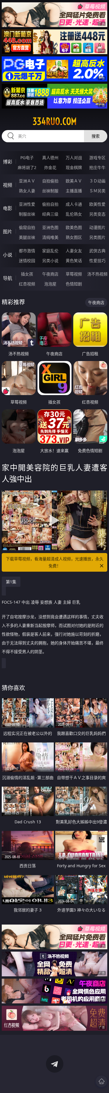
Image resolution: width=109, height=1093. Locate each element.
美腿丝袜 (27, 237)
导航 (7, 278)
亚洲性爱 (27, 204)
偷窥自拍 (27, 227)
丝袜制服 (50, 190)
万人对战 (74, 157)
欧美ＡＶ (74, 181)
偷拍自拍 (50, 204)
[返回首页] (101, 1081)
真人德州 (50, 157)
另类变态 (97, 214)
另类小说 (50, 260)
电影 (7, 208)
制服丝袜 (27, 214)
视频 (7, 185)
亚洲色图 (50, 227)
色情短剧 (74, 284)
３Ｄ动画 (97, 181)
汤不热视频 (97, 274)
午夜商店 (50, 274)
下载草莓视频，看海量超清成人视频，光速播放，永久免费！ (54, 562)
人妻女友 (74, 250)
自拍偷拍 (50, 181)
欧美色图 (74, 227)
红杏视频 (27, 284)
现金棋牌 (74, 167)
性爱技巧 (97, 260)
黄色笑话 (74, 260)
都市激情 (27, 250)
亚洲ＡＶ (27, 181)
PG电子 (27, 157)
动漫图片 (97, 227)
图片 (7, 231)
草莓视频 (74, 274)
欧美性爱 (97, 204)
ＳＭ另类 (97, 190)
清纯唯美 (50, 237)
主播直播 (74, 190)
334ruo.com (55, 121)
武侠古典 (97, 250)
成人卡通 (74, 204)
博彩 (7, 162)
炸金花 (50, 167)
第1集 (11, 581)
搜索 (96, 136)
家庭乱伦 (50, 250)
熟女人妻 (27, 190)
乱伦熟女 (74, 214)
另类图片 (97, 237)
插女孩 (27, 274)
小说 (7, 255)
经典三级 (50, 214)
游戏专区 (97, 157)
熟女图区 (74, 237)
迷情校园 (27, 260)
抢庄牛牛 (97, 167)
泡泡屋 (50, 284)
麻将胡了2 (27, 167)
